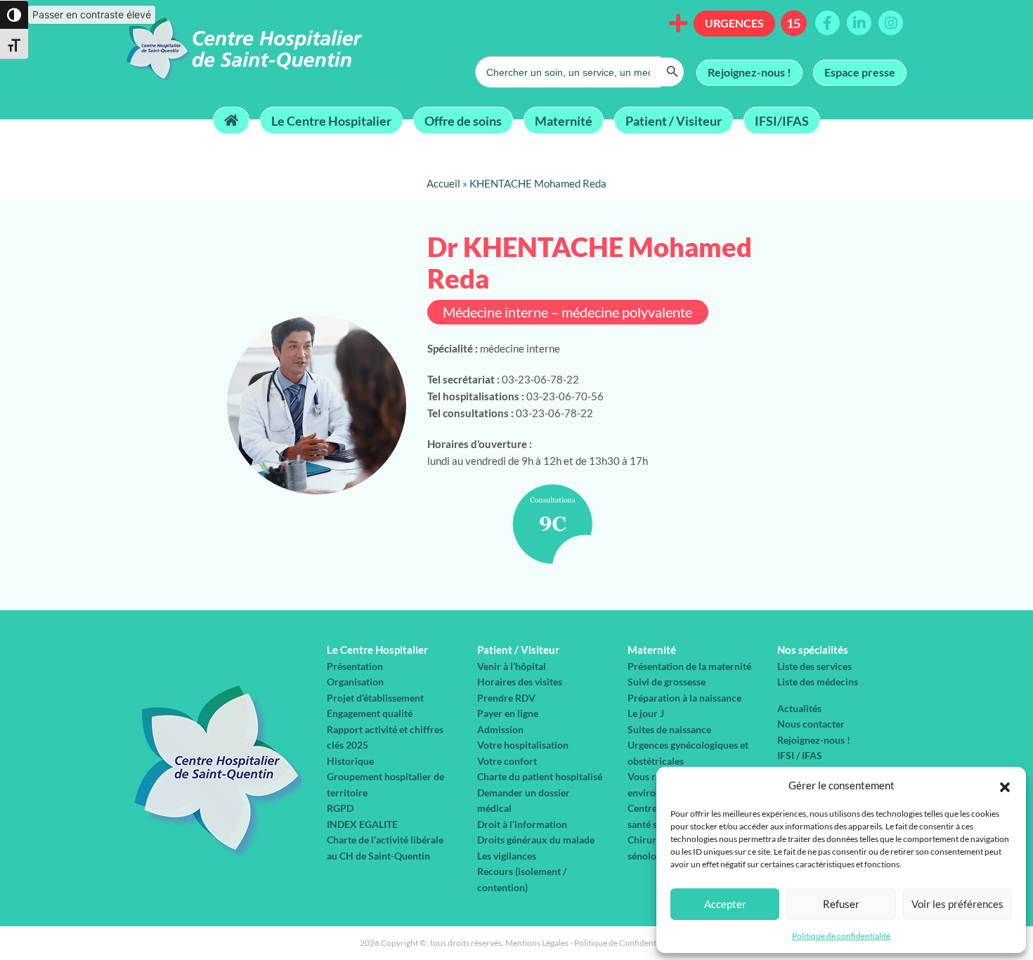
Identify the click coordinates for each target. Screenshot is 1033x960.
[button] (1005, 785)
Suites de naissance (669, 729)
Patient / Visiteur (673, 120)
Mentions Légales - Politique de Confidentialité (589, 943)
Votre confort (507, 761)
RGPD (340, 808)
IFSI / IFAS (799, 755)
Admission (500, 729)
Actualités (799, 708)
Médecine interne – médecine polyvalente (567, 312)
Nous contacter (811, 724)
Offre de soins (463, 120)
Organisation (355, 682)
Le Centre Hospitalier (331, 120)
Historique (350, 761)
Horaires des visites (519, 682)
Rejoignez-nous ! (749, 72)
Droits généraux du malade (536, 840)
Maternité (563, 120)
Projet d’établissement (375, 698)
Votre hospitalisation (523, 745)
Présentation (355, 666)
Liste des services (814, 666)
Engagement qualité (369, 713)
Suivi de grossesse (667, 682)
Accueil (443, 183)
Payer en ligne (507, 713)
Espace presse (859, 72)
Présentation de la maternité (689, 666)
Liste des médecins (817, 682)
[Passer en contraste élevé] (14, 14)
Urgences (734, 22)
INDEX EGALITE (362, 824)
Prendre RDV (506, 698)
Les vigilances (506, 856)
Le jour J (646, 713)
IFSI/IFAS (782, 120)
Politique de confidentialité (841, 936)
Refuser (841, 903)
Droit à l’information (522, 824)
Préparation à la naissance (684, 698)
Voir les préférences (957, 903)
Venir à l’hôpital (511, 666)
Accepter (725, 903)
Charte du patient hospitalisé (539, 776)
